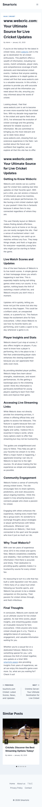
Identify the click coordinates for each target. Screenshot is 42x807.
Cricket (12, 16)
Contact (28, 788)
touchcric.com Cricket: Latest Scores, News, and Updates (9, 691)
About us (21, 783)
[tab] (16, 766)
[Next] (36, 741)
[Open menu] (37, 4)
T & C (30, 783)
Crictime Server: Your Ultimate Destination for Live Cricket (32, 691)
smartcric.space (11, 662)
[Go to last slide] (6, 741)
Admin (8, 42)
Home (12, 783)
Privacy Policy (16, 788)
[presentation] (21, 731)
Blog (6, 16)
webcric (24, 52)
